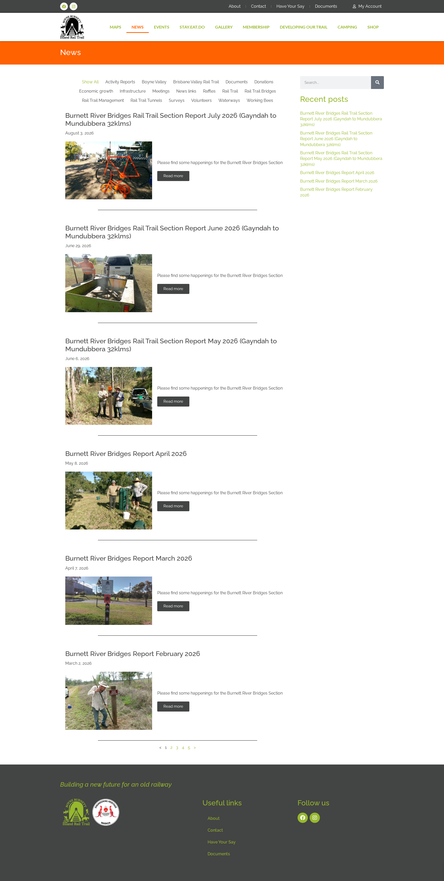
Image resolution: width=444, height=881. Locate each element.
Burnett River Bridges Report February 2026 (132, 654)
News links (186, 91)
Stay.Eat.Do (192, 26)
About (234, 6)
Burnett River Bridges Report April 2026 (126, 453)
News (138, 26)
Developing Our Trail (303, 26)
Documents (326, 6)
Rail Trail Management (103, 100)
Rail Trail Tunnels (146, 100)
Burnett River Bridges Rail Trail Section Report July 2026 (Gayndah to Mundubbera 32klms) (341, 119)
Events (161, 26)
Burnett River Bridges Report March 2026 (128, 558)
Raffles (209, 91)
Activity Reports (120, 81)
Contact (258, 6)
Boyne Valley (154, 81)
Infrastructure (133, 91)
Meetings (161, 91)
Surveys (176, 100)
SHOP (373, 26)
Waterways (229, 100)
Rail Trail (230, 91)
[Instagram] (73, 6)
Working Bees (260, 100)
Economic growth (96, 91)
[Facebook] (64, 6)
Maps (115, 26)
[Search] (377, 82)
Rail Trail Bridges (260, 91)
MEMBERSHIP (256, 26)
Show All (90, 81)
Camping (347, 26)
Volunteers (201, 100)
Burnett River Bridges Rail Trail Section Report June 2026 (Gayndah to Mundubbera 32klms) (336, 139)
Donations (263, 81)
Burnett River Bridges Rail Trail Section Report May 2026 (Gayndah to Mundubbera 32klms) (341, 158)
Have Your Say (290, 6)
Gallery (224, 26)
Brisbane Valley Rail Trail (196, 81)
